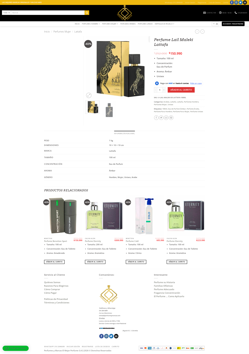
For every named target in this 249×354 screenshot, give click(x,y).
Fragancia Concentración (167, 292)
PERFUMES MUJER (109, 24)
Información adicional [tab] (124, 133)
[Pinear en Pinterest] (171, 117)
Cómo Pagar (50, 292)
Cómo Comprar (52, 289)
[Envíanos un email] (245, 2)
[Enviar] (87, 12)
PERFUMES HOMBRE (90, 24)
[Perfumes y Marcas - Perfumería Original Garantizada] (124, 13)
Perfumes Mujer (62, 31)
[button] (215, 24)
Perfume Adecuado (164, 289)
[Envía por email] (166, 117)
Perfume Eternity (93, 241)
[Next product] (197, 31)
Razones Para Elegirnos (56, 285)
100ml (164, 109)
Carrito (225, 2)
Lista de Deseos (215, 2)
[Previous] (90, 67)
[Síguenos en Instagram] (236, 2)
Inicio (47, 31)
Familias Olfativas (163, 285)
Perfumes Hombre (191, 102)
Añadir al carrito (181, 89)
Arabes (166, 102)
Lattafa (78, 31)
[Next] (145, 67)
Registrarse (202, 2)
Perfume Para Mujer (181, 111)
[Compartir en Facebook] (156, 117)
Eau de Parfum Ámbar (177, 109)
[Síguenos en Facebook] (232, 2)
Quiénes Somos (52, 282)
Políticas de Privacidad (56, 299)
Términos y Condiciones (56, 302)
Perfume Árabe (193, 109)
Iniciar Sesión (190, 2)
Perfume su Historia (164, 282)
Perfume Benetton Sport (55, 241)
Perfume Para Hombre (163, 111)
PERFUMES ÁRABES (128, 24)
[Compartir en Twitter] (161, 117)
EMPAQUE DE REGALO (163, 24)
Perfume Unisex (196, 111)
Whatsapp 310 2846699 (173, 2)
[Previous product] (202, 31)
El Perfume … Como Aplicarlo (169, 296)
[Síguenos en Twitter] (241, 2)
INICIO (77, 24)
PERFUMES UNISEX (145, 24)
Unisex (170, 104)
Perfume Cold (132, 241)
